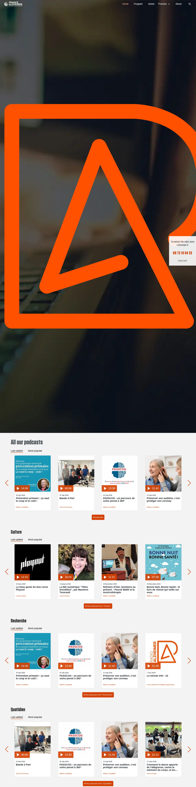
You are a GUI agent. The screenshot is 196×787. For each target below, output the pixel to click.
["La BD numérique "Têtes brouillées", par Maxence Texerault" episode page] (76, 579)
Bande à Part (67, 498)
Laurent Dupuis (21, 596)
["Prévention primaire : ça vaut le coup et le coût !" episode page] (33, 491)
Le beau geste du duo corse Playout (32, 588)
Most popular (35, 450)
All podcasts (98, 517)
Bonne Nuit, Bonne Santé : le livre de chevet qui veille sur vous (163, 590)
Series (151, 4)
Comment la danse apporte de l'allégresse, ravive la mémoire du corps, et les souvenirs (162, 767)
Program (138, 4)
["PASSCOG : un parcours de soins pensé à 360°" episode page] (120, 491)
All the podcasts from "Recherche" (98, 695)
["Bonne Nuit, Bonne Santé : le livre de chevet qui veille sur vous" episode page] (163, 579)
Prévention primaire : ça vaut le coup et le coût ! (32, 499)
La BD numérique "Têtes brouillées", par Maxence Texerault (74, 590)
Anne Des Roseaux (66, 507)
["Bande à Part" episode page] (76, 491)
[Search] (190, 4)
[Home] (12, 4)
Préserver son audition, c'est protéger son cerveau (163, 499)
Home (125, 4)
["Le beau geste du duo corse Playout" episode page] (33, 579)
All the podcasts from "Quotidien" (98, 783)
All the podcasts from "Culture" (98, 606)
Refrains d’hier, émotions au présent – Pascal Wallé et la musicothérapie (119, 590)
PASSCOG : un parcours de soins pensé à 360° (119, 499)
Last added (17, 450)
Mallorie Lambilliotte (22, 507)
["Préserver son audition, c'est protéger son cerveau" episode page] (163, 491)
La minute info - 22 (157, 675)
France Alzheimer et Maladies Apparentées (161, 684)
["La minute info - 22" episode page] (163, 668)
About (178, 4)
